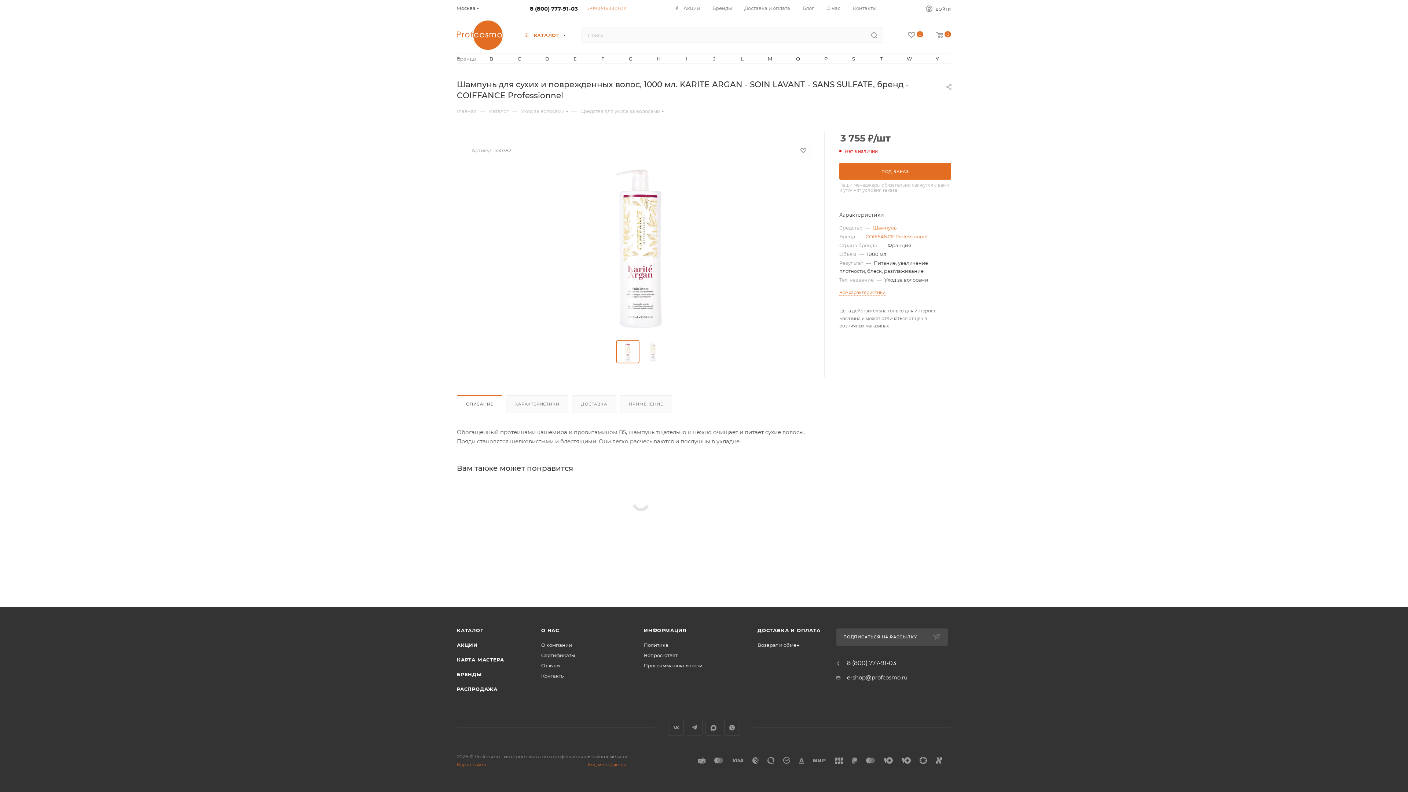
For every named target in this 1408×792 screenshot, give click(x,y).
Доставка (594, 404)
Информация (665, 630)
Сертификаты (558, 655)
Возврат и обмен (779, 645)
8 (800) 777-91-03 (554, 8)
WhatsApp (732, 728)
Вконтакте (676, 728)
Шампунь (884, 228)
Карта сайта (472, 764)
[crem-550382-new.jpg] (640, 248)
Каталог (470, 630)
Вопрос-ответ (661, 655)
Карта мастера (480, 660)
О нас (550, 630)
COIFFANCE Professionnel (897, 236)
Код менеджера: (607, 764)
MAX (713, 728)
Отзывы (550, 665)
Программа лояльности (673, 665)
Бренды (469, 674)
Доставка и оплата (789, 630)
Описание (479, 404)
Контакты (553, 676)
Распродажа (477, 689)
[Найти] (874, 35)
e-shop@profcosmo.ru (877, 677)
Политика (656, 645)
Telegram (695, 728)
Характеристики (537, 404)
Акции (467, 645)
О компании (556, 645)
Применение (646, 404)
